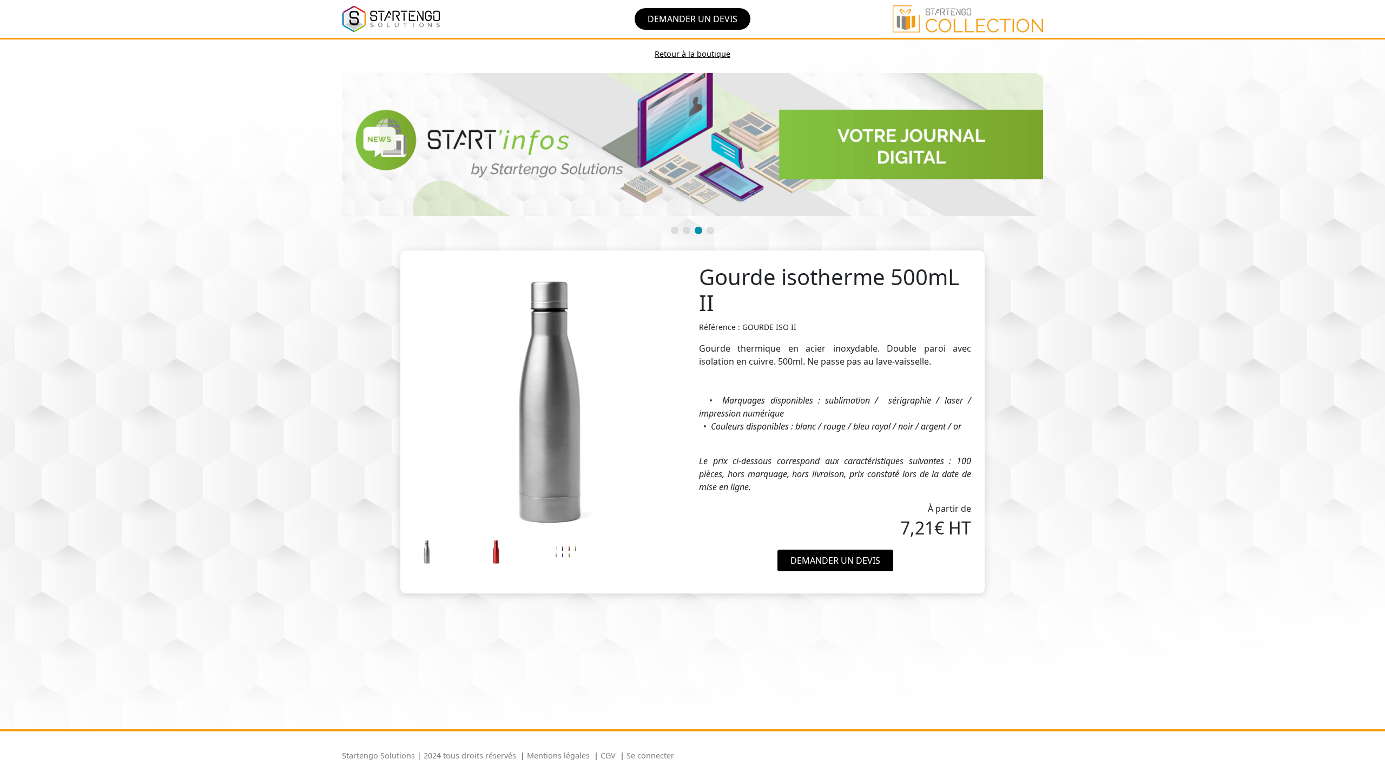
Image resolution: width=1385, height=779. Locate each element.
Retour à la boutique (692, 54)
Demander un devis (692, 19)
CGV (608, 755)
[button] (674, 230)
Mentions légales (558, 755)
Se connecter (650, 755)
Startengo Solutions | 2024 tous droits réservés (429, 755)
